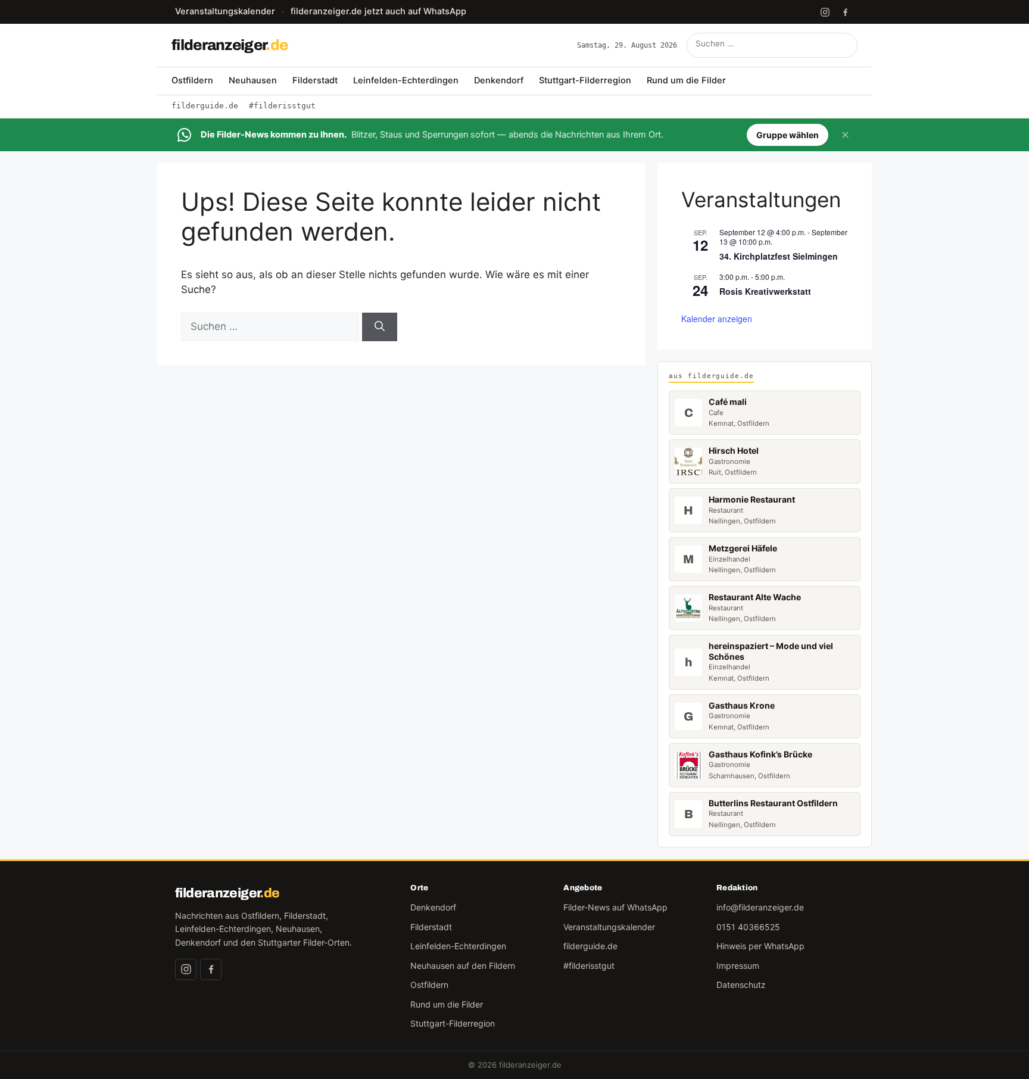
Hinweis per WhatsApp (760, 946)
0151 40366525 (748, 927)
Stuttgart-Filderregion (585, 80)
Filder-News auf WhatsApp (615, 907)
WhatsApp (378, 11)
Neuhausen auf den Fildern (462, 966)
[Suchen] (844, 45)
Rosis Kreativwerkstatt (765, 291)
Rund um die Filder (686, 80)
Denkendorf (498, 80)
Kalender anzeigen (716, 319)
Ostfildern (192, 80)
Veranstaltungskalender (225, 11)
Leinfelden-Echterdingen (406, 80)
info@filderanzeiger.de (760, 907)
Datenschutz (741, 985)
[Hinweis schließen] (845, 135)
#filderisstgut (282, 105)
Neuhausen (253, 80)
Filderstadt (315, 80)
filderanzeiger (230, 45)
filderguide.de (205, 105)
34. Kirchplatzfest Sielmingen (778, 256)
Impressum (737, 966)
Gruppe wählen (787, 135)
